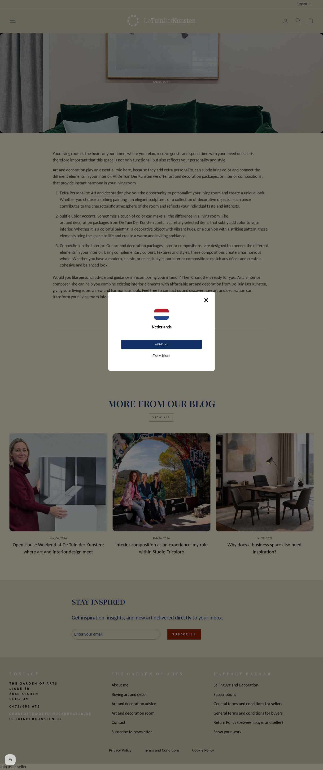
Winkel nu (161, 344)
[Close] (206, 300)
